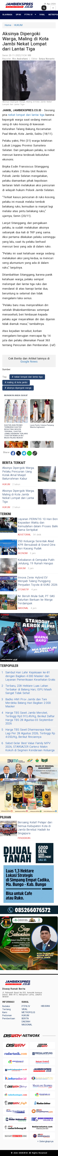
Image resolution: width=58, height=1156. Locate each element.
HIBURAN (45, 1006)
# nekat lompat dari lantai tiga (27, 377)
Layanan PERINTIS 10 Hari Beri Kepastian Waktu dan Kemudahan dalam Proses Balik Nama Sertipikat (38, 524)
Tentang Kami (6, 1011)
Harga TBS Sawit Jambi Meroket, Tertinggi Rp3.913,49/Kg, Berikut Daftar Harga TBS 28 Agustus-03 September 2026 (28, 718)
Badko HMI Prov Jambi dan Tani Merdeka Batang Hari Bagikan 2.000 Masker (26, 703)
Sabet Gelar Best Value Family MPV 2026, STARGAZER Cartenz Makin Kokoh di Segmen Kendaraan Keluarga (28, 746)
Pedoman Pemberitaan (8, 1017)
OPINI (18, 14)
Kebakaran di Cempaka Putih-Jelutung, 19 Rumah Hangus (36, 562)
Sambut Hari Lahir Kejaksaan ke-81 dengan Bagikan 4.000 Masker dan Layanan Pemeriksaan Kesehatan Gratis (28, 676)
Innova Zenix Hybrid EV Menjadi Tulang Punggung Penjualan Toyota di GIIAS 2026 (37, 581)
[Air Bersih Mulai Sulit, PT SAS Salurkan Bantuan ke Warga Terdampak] (8, 602)
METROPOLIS (28, 1012)
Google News (29, 362)
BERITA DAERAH (26, 1020)
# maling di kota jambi (16, 382)
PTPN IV (28, 14)
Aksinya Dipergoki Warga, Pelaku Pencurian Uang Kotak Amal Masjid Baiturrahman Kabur (18, 473)
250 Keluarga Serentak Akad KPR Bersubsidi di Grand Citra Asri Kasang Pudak (36, 545)
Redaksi (6, 1006)
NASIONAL (27, 1024)
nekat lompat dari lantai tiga (26, 115)
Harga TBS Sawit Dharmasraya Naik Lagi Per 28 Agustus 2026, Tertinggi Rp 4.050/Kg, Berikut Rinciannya (28, 733)
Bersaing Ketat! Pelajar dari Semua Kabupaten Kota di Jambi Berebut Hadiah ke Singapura (35, 827)
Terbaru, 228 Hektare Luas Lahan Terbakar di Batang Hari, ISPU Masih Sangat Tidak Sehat (27, 689)
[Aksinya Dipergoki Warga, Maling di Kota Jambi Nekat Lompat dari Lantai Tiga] (47, 496)
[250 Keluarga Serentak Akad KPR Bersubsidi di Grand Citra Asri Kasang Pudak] (8, 547)
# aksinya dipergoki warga (18, 388)
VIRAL (42, 14)
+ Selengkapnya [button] (45, 1141)
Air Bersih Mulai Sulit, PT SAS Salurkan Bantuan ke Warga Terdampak (36, 600)
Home (8, 25)
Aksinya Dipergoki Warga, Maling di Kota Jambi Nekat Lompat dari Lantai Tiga (18, 496)
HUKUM (18, 25)
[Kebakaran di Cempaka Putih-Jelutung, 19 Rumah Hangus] (8, 566)
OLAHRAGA (7, 14)
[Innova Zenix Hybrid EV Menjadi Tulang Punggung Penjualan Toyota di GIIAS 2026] (8, 583)
